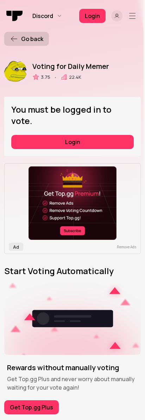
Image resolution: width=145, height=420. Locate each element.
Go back (32, 39)
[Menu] (133, 16)
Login (72, 142)
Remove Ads (126, 246)
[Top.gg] (15, 16)
